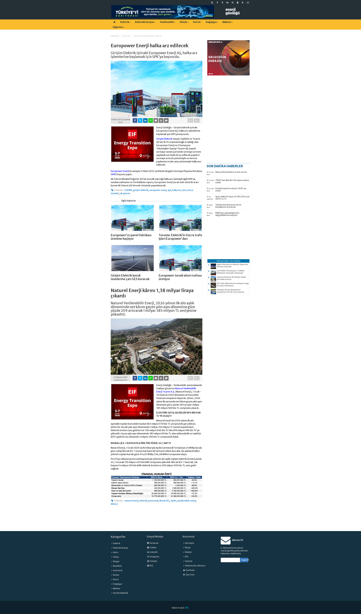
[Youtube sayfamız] (237, 2)
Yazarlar (188, 561)
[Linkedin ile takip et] (227, 2)
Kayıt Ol (244, 560)
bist (184, 190)
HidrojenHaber (223, 261)
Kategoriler (118, 536)
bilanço (114, 504)
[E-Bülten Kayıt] (247, 2)
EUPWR (128, 190)
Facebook (154, 543)
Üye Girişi (189, 575)
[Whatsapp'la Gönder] (150, 120)
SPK (114, 174)
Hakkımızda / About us (195, 566)
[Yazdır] (161, 120)
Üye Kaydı (190, 570)
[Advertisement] (228, 119)
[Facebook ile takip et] (217, 2)
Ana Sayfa (189, 543)
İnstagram (154, 556)
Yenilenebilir (167, 22)
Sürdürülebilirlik (120, 593)
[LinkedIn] (145, 120)
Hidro (115, 552)
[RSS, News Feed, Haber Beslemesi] (242, 2)
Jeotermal (117, 570)
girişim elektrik (140, 190)
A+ (190, 120)
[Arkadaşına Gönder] (156, 120)
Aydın (173, 500)
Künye (188, 547)
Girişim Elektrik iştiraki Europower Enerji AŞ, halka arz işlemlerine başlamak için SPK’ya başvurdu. (154, 55)
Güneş (116, 557)
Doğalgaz (211, 22)
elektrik (143, 500)
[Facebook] (135, 120)
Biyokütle (117, 566)
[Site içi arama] (212, 2)
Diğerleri (118, 27)
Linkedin (153, 552)
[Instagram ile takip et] (232, 2)
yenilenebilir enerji (186, 500)
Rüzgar (116, 561)
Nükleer (226, 22)
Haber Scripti (178, 608)
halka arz (176, 190)
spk (169, 190)
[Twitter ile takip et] (222, 2)
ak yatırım (125, 193)
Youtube (153, 561)
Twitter (153, 547)
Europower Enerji (120, 171)
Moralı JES (164, 500)
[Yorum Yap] (166, 120)
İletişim (188, 552)
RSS (151, 566)
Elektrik (124, 22)
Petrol (196, 22)
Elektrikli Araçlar (144, 22)
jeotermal (153, 500)
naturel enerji (131, 500)
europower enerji (158, 190)
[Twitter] (140, 120)
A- (196, 120)
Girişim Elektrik (164, 138)
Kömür (183, 22)
